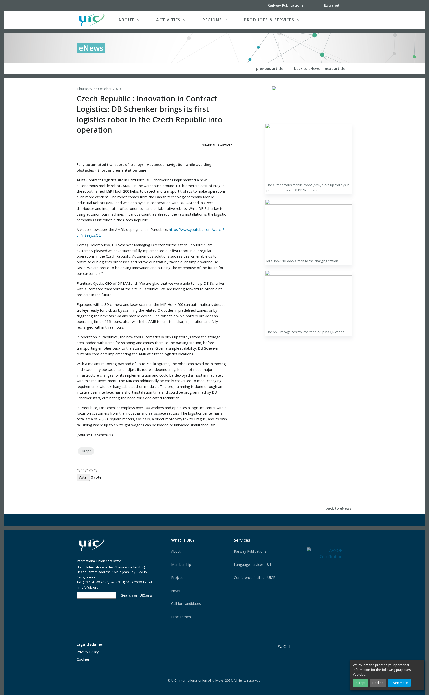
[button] (342, 20)
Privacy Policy (88, 651)
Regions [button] (212, 20)
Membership (181, 564)
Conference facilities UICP (254, 577)
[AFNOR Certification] (324, 553)
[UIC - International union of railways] (92, 545)
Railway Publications (250, 551)
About (176, 551)
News (175, 590)
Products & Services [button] (269, 20)
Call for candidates (186, 603)
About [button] (126, 20)
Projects (177, 577)
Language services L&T (253, 564)
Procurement (181, 616)
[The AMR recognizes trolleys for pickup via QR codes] (308, 299)
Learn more (399, 682)
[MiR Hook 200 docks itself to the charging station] (308, 228)
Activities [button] (168, 20)
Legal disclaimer (90, 644)
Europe (86, 451)
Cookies (83, 659)
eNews (91, 48)
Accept (360, 682)
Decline (378, 682)
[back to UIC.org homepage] (92, 20)
